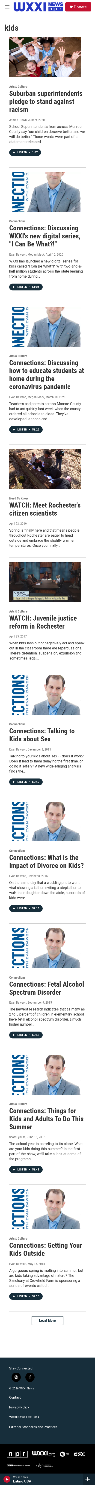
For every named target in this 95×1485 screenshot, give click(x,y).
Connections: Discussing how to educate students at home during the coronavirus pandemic (46, 375)
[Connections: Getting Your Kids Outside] (45, 1209)
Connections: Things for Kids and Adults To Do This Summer (46, 1119)
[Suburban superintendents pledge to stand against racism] (45, 57)
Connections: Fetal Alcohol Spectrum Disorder (46, 988)
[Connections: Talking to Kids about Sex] (45, 695)
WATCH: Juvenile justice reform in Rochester (43, 622)
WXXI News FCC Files (24, 1417)
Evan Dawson (17, 749)
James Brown (18, 120)
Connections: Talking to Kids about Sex (42, 735)
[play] (7, 1479)
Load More (47, 1320)
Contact (15, 1397)
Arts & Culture (18, 86)
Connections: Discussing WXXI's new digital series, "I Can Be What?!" (44, 236)
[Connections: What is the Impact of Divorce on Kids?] (45, 822)
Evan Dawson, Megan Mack (26, 254)
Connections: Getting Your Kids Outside (45, 1249)
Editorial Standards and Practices (33, 1427)
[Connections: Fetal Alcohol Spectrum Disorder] (45, 948)
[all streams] (89, 1479)
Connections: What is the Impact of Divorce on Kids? (46, 861)
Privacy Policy (19, 1407)
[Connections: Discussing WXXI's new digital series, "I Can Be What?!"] (45, 192)
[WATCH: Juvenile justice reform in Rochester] (45, 582)
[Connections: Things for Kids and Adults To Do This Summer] (45, 1075)
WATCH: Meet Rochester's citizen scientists (45, 509)
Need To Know (18, 498)
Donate (80, 7)
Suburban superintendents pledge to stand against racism (46, 101)
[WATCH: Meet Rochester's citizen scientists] (45, 469)
